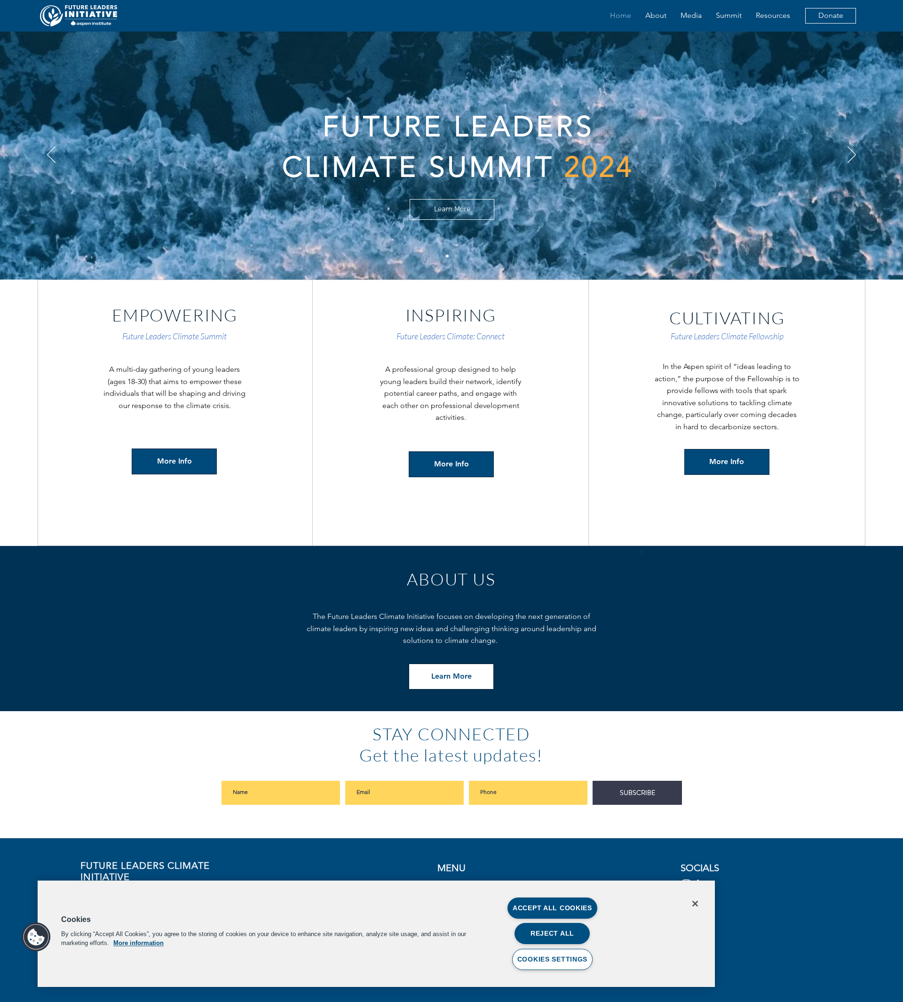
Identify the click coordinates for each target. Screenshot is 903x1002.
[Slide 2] (455, 256)
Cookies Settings (552, 959)
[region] (376, 934)
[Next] (852, 155)
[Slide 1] (447, 256)
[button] (36, 937)
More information (138, 942)
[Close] (695, 903)
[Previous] (51, 155)
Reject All (552, 933)
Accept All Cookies (552, 908)
